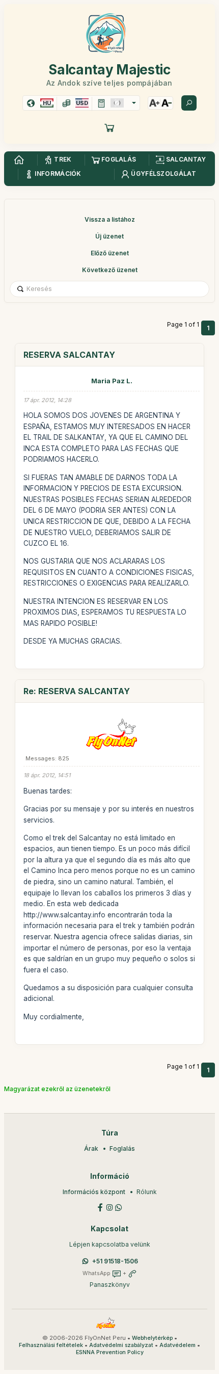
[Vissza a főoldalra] (19, 160)
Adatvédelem (177, 1345)
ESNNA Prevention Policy (110, 1352)
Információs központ (94, 1192)
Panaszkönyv (110, 1284)
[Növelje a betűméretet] (154, 103)
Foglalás (122, 1148)
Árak (91, 1148)
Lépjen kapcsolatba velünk (109, 1244)
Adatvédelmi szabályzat (121, 1345)
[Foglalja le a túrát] (109, 127)
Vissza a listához (110, 219)
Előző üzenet (110, 253)
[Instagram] (109, 1206)
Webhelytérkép (152, 1338)
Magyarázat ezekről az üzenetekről (57, 1089)
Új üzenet (109, 236)
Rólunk (146, 1192)
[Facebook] (100, 1206)
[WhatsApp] (118, 1206)
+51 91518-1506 (115, 1261)
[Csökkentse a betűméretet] (166, 103)
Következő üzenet (110, 270)
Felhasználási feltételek (51, 1345)
